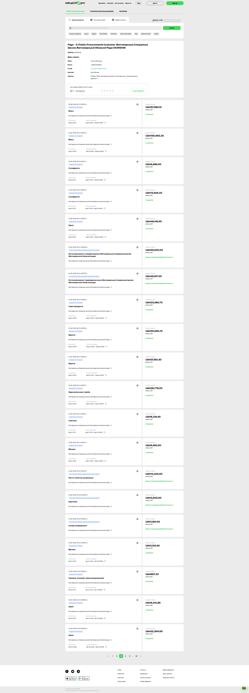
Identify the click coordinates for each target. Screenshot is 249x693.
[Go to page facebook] (66, 671)
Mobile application (168, 670)
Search (171, 28)
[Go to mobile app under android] (83, 678)
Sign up (174, 3)
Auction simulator (145, 678)
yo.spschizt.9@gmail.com (99, 68)
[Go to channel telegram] (78, 671)
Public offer (120, 674)
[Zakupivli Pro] (75, 3)
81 (136, 656)
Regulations (144, 674)
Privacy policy (121, 681)
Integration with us (168, 678)
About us (128, 3)
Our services (119, 3)
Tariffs (119, 670)
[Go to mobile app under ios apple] (71, 678)
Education (102, 3)
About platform (167, 674)
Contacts (110, 3)
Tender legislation (145, 681)
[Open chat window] (244, 688)
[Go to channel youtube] (72, 671)
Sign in (155, 3)
